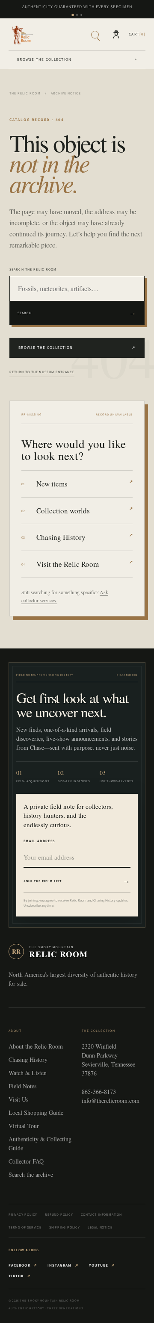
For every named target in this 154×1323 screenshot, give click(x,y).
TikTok (20, 1276)
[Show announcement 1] (72, 15)
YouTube (102, 1265)
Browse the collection (77, 59)
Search (77, 312)
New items (84, 484)
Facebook (23, 1265)
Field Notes (22, 1086)
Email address (39, 841)
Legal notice (100, 1227)
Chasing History (84, 537)
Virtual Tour (24, 1126)
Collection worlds (84, 511)
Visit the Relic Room (84, 564)
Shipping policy (64, 1227)
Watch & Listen (28, 1073)
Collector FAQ (26, 1161)
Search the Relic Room (33, 269)
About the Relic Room (36, 1046)
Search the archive (31, 1174)
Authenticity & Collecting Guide (40, 1143)
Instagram (63, 1265)
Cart (137, 34)
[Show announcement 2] (77, 15)
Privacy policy (23, 1214)
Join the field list (77, 880)
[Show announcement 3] (81, 15)
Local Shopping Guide (36, 1112)
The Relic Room (25, 93)
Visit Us (18, 1099)
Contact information (101, 1214)
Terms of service (25, 1227)
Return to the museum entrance (41, 372)
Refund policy (59, 1214)
